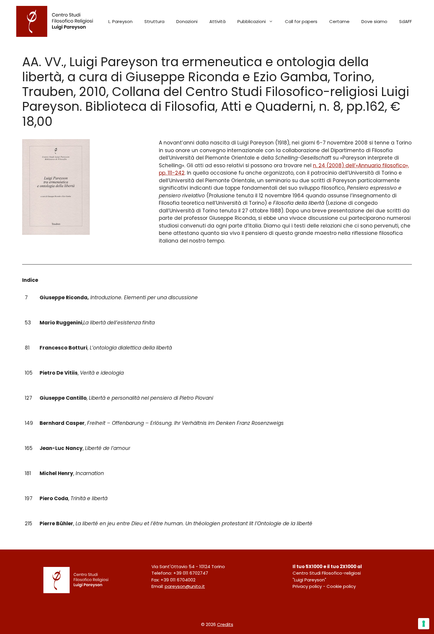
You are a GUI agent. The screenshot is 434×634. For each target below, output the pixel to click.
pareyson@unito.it (185, 586)
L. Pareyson (120, 21)
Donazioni (187, 21)
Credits (225, 624)
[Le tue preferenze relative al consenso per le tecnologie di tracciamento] (423, 623)
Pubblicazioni (251, 21)
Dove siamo (374, 21)
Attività (217, 21)
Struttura (154, 21)
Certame (339, 21)
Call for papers (301, 21)
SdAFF (405, 21)
